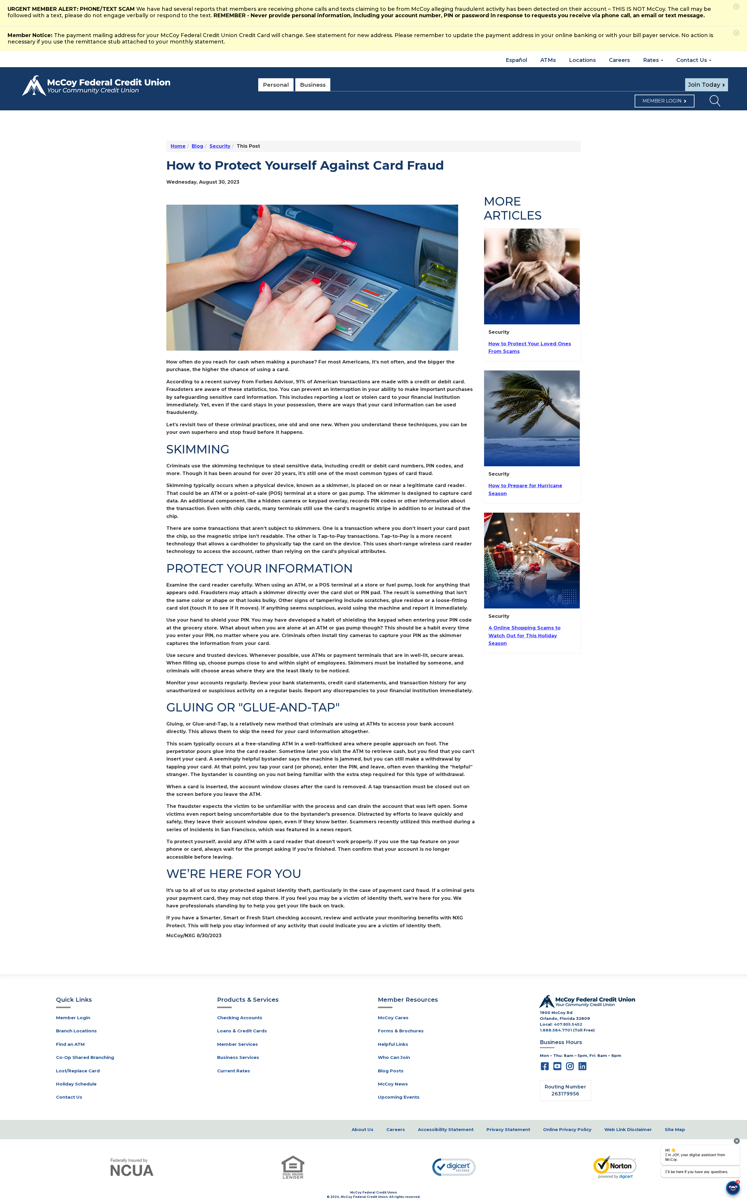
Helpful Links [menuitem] (393, 1044)
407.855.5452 (568, 1024)
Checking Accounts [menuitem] (239, 1017)
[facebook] (545, 1068)
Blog (197, 146)
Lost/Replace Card (78, 1071)
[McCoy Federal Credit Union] (134, 86)
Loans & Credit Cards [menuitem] (242, 1031)
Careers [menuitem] (619, 60)
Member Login (662, 101)
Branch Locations (76, 1031)
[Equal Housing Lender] (293, 1167)
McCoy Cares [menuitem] (393, 1017)
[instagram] (570, 1068)
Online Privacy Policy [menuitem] (567, 1129)
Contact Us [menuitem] (692, 60)
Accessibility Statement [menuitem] (446, 1129)
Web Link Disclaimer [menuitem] (628, 1129)
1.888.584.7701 (556, 1030)
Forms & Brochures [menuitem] (401, 1031)
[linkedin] (582, 1068)
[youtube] (557, 1068)
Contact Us (69, 1097)
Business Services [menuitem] (238, 1057)
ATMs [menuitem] (548, 60)
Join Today (704, 84)
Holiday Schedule (76, 1084)
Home (178, 146)
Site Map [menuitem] (675, 1129)
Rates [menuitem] (651, 60)
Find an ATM (70, 1044)
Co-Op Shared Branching (85, 1057)
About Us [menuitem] (363, 1129)
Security (220, 146)
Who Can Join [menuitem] (394, 1057)
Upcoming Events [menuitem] (399, 1097)
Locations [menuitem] (582, 60)
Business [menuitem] (313, 84)
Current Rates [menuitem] (233, 1071)
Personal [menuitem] (276, 84)
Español (515, 60)
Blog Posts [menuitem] (391, 1071)
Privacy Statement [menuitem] (508, 1129)
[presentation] (737, 1141)
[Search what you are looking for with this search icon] (711, 102)
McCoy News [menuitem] (393, 1084)
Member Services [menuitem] (237, 1044)
